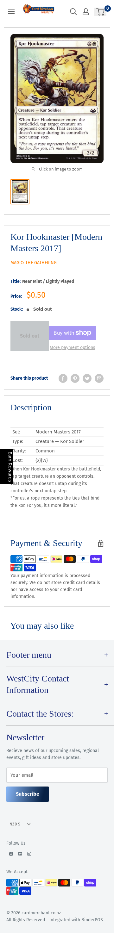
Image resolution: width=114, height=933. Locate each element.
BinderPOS (92, 920)
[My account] (86, 11)
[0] (100, 12)
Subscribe (27, 794)
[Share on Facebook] (63, 378)
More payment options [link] (72, 347)
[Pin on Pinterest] (75, 378)
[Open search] (73, 11)
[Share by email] (99, 378)
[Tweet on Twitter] (87, 378)
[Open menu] (11, 11)
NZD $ (15, 824)
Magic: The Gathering (33, 262)
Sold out (29, 336)
